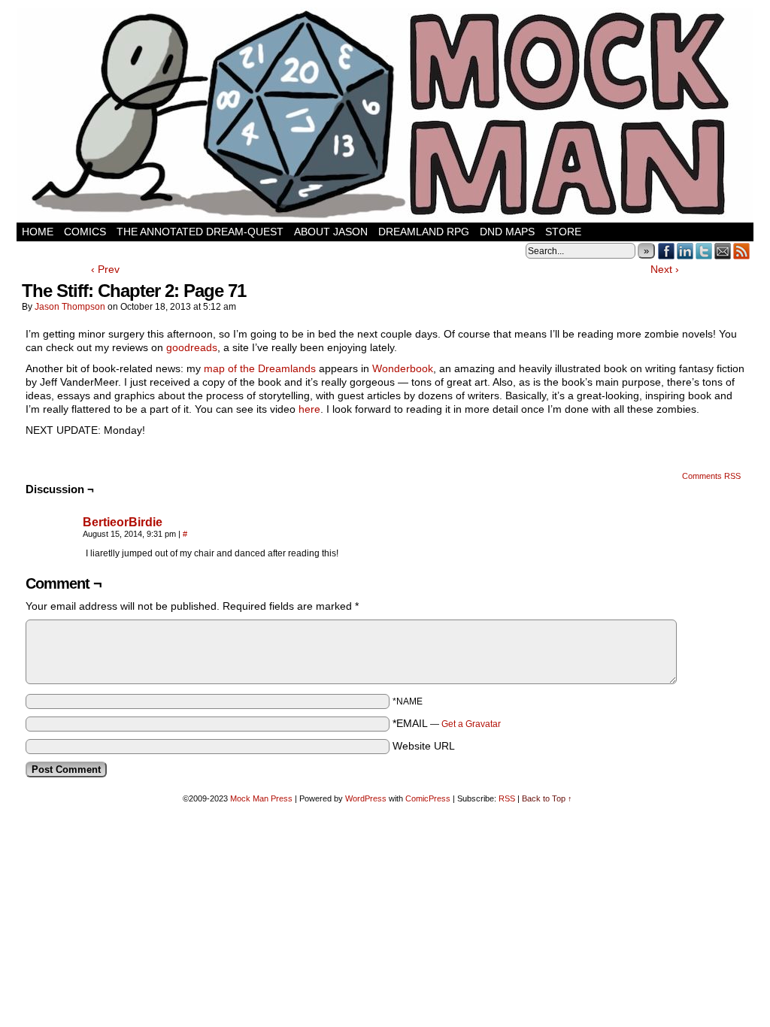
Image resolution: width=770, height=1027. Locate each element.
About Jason (331, 232)
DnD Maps (507, 232)
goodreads (191, 347)
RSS (741, 250)
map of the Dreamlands (260, 368)
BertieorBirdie (122, 522)
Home (37, 232)
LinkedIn (685, 250)
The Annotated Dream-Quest (200, 232)
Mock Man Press (261, 798)
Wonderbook (402, 368)
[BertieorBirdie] (51, 560)
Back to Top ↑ (547, 798)
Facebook (666, 250)
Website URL (424, 746)
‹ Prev (105, 269)
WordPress (366, 798)
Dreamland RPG (423, 232)
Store (563, 232)
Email (723, 250)
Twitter (704, 250)
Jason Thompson (70, 306)
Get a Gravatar (471, 724)
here (309, 409)
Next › (664, 269)
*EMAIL (447, 723)
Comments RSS (711, 475)
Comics (85, 232)
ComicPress (427, 798)
